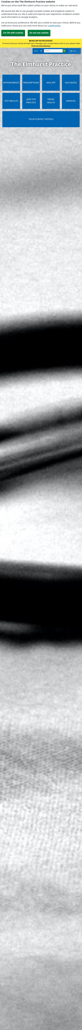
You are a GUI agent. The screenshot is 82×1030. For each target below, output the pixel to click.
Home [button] (36, 51)
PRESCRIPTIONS (31, 83)
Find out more (37, 46)
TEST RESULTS (11, 101)
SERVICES (70, 101)
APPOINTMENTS (11, 83)
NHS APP (51, 83)
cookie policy (54, 26)
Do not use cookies (39, 33)
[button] (41, 51)
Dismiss (47, 46)
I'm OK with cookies (13, 33)
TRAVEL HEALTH (51, 101)
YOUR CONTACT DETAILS (41, 119)
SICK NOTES (71, 83)
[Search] (64, 50)
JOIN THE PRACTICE (31, 101)
